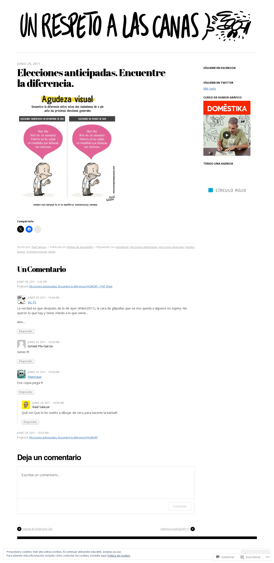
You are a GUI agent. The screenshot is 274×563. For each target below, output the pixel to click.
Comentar (180, 506)
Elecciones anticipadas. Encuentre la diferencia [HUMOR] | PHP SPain (70, 286)
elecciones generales (171, 247)
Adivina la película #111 (175, 529)
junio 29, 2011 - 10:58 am (48, 403)
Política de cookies (118, 555)
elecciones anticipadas (143, 247)
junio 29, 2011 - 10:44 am (43, 297)
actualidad (122, 247)
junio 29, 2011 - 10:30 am (43, 342)
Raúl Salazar (39, 247)
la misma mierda (37, 252)
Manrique (35, 376)
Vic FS (32, 302)
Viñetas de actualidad (80, 247)
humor (21, 252)
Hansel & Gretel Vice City (37, 529)
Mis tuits (209, 88)
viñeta (51, 252)
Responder (26, 331)
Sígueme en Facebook (219, 68)
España (189, 247)
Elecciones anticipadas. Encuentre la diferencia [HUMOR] (63, 437)
